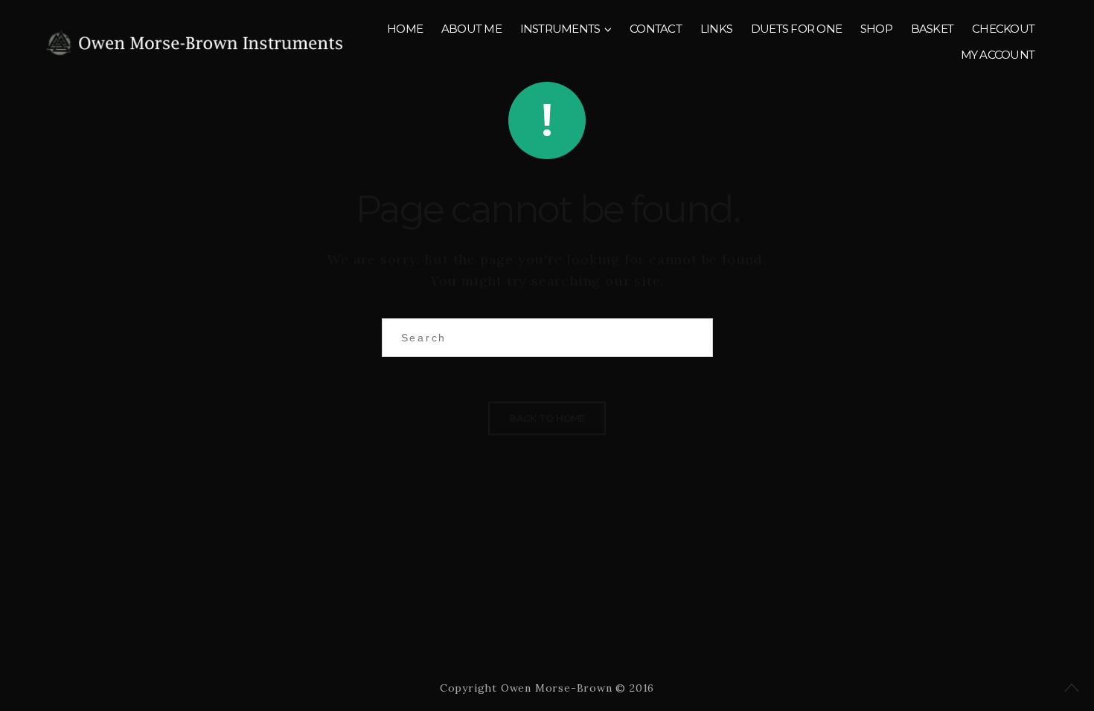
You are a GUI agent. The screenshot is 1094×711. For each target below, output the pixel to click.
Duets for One (796, 29)
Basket (932, 29)
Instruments (560, 29)
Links (716, 29)
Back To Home (546, 418)
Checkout (1003, 29)
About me (471, 29)
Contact (656, 29)
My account (998, 55)
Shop (876, 29)
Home (405, 29)
